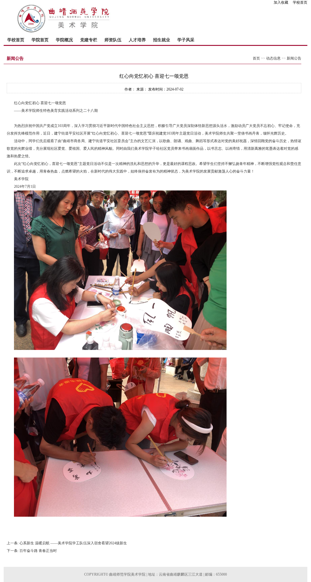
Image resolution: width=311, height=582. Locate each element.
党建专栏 (88, 40)
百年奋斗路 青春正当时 (38, 551)
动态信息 (273, 58)
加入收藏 (283, 2)
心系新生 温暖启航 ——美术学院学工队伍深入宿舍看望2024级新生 (73, 543)
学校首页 (300, 2)
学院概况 (64, 40)
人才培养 (137, 40)
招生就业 (161, 40)
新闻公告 (294, 58)
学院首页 (40, 40)
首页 (256, 58)
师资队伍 (112, 40)
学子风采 (185, 40)
